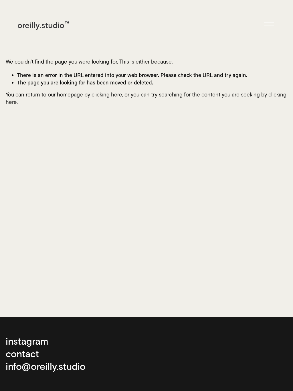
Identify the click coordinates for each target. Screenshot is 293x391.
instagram (27, 341)
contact (22, 353)
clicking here (107, 95)
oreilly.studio (40, 25)
